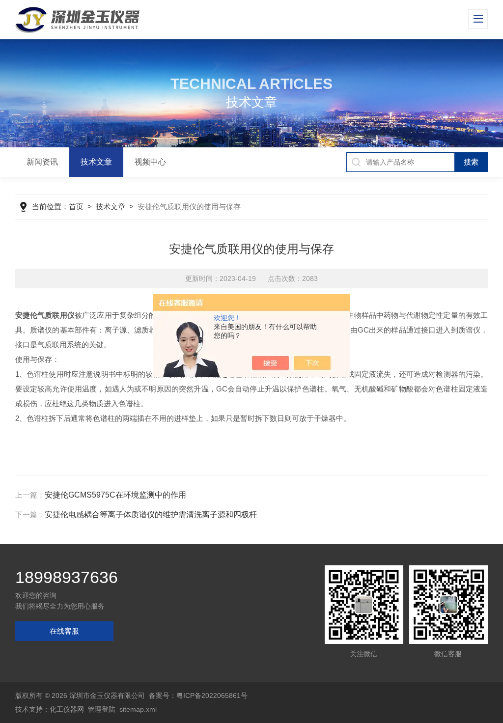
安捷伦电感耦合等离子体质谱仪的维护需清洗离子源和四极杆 (151, 514)
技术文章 (96, 162)
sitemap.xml (138, 709)
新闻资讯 (42, 162)
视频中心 (150, 162)
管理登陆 (101, 709)
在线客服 (64, 631)
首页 (76, 206)
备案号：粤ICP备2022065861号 (198, 695)
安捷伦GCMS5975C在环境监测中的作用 (115, 495)
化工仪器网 (67, 709)
